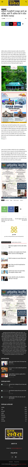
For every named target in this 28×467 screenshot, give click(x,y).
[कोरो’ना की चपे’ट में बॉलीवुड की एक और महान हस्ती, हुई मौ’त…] (4, 385)
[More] (23, 24)
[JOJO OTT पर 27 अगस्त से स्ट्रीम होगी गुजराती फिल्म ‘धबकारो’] (4, 369)
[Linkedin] (19, 24)
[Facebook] (7, 24)
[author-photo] (14, 232)
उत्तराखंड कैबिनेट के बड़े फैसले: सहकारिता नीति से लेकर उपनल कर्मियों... (17, 374)
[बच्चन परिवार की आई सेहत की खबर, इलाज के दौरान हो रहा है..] (4, 392)
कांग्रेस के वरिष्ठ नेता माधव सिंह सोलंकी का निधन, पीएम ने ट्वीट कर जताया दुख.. (7, 220)
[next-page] (4, 283)
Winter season (16, 200)
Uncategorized (7, 7)
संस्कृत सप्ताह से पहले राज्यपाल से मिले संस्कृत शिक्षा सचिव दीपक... (17, 362)
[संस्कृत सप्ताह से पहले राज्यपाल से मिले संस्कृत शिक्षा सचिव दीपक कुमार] (4, 363)
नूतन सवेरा (3, 18)
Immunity (7, 200)
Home (2, 7)
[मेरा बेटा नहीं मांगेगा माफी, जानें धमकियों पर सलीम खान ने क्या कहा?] (4, 278)
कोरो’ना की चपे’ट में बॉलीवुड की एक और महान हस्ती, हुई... (18, 385)
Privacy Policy (16, 461)
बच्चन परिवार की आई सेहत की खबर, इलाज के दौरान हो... (17, 391)
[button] (2, 2)
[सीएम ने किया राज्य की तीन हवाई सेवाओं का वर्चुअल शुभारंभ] (4, 266)
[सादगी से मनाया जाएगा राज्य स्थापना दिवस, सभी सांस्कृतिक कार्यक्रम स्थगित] (4, 272)
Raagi (11, 200)
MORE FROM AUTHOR (16, 242)
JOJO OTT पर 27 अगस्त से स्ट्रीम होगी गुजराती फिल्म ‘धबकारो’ (18, 368)
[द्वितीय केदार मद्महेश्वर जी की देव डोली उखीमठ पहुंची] (4, 247)
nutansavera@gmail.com (16, 448)
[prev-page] (2, 283)
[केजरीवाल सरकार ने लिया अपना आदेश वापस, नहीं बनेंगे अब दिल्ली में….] (4, 398)
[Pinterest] (15, 24)
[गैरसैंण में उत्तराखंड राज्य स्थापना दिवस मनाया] (4, 260)
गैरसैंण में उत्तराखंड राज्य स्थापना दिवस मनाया (17, 258)
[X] (11, 24)
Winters (21, 200)
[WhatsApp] (3, 24)
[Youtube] (15, 457)
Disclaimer (11, 461)
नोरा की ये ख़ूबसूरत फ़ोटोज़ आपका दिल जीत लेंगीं (21, 219)
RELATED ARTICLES (6, 242)
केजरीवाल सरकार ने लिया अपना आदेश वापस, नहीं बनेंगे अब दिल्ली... (17, 397)
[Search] (26, 2)
